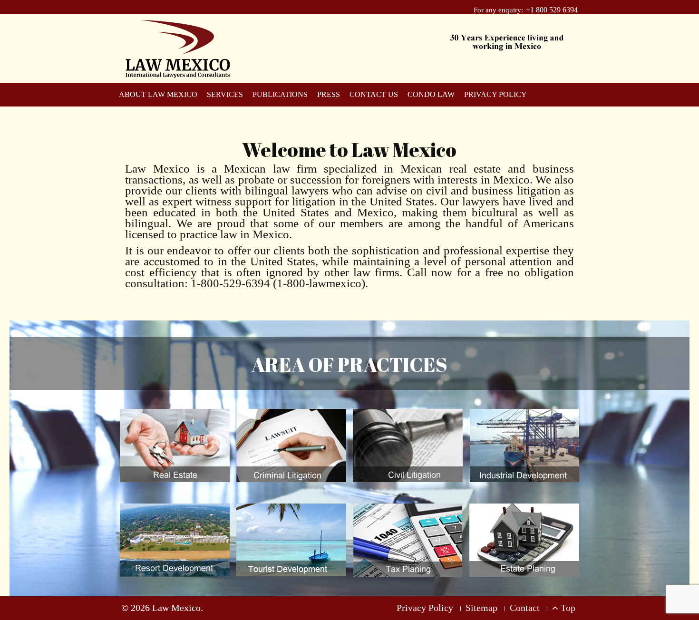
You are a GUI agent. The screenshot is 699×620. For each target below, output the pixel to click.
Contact (525, 607)
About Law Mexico (158, 94)
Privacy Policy (495, 94)
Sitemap (481, 607)
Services (225, 94)
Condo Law (431, 94)
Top (566, 607)
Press (328, 94)
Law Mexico (176, 607)
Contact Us (374, 94)
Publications (280, 94)
